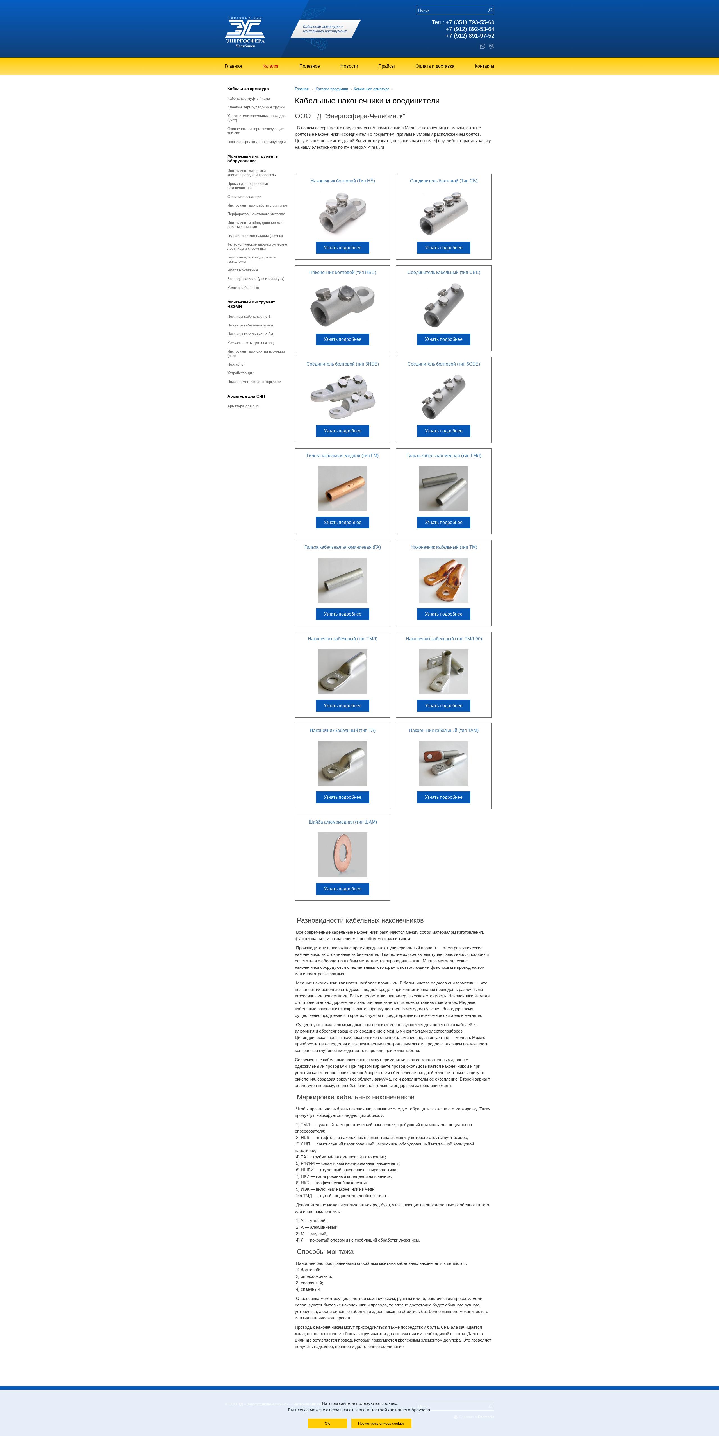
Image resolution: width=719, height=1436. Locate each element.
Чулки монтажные (242, 270)
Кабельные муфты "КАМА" (249, 98)
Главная (233, 66)
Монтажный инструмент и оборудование (253, 158)
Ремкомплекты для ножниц (250, 343)
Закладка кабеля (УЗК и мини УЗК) (255, 279)
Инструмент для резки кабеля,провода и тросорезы (251, 173)
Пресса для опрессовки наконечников (247, 186)
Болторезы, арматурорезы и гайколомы (251, 259)
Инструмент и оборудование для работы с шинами (255, 225)
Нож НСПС (235, 364)
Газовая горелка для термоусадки (256, 142)
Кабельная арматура (248, 88)
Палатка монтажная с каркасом (254, 382)
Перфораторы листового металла (256, 214)
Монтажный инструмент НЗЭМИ (251, 304)
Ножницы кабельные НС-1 (248, 316)
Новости (349, 66)
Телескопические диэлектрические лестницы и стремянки (257, 246)
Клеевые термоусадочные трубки (256, 107)
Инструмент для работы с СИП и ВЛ (257, 205)
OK (327, 1423)
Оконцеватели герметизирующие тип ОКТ (255, 131)
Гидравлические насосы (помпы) (255, 235)
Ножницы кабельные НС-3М (250, 334)
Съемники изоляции (244, 196)
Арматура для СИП (246, 396)
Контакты (484, 66)
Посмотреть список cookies (381, 1423)
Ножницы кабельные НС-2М (250, 325)
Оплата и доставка (434, 66)
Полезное (309, 66)
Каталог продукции (332, 89)
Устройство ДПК (240, 373)
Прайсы (386, 66)
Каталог (271, 66)
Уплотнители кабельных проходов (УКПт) (256, 118)
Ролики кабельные (243, 287)
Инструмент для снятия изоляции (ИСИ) (256, 353)
